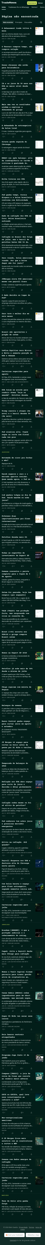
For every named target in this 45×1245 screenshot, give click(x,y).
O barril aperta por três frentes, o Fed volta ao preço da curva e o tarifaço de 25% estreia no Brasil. (16, 675)
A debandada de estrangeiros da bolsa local (16, 127)
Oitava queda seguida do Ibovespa (14, 143)
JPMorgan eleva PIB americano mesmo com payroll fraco (17, 280)
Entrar (40, 3)
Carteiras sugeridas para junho (15, 1179)
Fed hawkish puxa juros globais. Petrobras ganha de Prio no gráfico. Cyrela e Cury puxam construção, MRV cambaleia (16, 1062)
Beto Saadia (12, 134)
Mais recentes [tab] (8, 22)
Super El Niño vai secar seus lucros (17, 1017)
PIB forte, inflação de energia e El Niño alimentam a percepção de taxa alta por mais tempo (16, 1208)
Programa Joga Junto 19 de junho (15, 1056)
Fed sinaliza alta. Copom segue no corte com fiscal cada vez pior (15, 434)
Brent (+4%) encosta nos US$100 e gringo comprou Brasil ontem (14, 634)
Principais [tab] (18, 22)
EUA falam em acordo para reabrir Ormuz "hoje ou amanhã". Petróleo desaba (15, 392)
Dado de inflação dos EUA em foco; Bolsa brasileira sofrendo (16, 218)
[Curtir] (3, 41)
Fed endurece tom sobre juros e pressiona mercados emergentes (17, 824)
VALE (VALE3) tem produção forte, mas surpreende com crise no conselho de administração (15, 613)
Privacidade (23, 1227)
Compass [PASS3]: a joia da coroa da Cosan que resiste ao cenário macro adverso (16, 1076)
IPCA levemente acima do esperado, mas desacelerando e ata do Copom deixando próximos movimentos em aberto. (17, 246)
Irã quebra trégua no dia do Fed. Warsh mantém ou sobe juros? (16, 497)
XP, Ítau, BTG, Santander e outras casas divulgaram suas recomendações (16, 378)
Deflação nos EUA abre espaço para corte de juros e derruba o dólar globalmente (17, 784)
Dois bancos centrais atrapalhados (13, 1036)
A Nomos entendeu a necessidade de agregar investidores (15, 657)
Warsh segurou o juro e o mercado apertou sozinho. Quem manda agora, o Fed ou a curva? (17, 477)
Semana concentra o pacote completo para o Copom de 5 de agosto (16, 574)
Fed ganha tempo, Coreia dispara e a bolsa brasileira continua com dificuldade (17, 197)
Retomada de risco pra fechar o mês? (17, 459)
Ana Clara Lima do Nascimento (17, 382)
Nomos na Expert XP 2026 (14, 653)
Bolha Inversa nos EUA (13, 179)
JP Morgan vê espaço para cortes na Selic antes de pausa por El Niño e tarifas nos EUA (16, 745)
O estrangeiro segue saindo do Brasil (16, 147)
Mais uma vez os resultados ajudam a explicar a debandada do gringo (16, 107)
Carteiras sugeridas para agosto (15, 373)
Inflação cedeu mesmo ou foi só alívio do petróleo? (16, 804)
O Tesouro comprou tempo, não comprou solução (17, 48)
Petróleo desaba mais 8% (14, 537)
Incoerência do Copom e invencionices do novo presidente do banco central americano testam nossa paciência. (16, 1041)
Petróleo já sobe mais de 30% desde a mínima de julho (17, 670)
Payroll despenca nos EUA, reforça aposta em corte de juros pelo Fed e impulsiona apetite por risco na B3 (15, 870)
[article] (22, 35)
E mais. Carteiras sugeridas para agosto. (17, 131)
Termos (31, 1227)
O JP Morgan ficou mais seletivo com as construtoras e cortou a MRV (17, 1141)
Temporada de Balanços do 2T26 (15, 764)
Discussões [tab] (28, 22)
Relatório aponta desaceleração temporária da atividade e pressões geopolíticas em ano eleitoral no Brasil (16, 751)
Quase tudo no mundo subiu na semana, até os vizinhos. (17, 267)
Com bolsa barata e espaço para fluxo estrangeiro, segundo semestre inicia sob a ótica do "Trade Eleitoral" (17, 887)
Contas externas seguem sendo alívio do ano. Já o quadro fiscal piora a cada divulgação (17, 441)
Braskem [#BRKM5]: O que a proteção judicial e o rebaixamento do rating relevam (15, 933)
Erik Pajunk (11, 38)
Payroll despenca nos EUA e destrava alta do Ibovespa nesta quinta (16, 863)
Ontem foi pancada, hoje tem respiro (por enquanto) (16, 593)
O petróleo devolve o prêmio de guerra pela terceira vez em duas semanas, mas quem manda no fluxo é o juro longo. (17, 420)
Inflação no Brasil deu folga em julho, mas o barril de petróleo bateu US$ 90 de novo (17, 240)
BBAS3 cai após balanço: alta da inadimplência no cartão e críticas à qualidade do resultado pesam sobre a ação (17, 161)
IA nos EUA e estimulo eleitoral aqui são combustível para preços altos (17, 958)
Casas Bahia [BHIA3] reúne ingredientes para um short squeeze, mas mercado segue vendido (16, 996)
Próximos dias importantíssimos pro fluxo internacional (16, 518)
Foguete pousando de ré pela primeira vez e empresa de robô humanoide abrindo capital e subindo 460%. (16, 72)
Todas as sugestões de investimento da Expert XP (15, 554)
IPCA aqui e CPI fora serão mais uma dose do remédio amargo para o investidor (15, 1166)
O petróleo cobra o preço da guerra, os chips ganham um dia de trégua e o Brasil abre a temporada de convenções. (17, 709)
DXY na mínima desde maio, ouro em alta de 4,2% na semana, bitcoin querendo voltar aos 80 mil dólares (16, 35)
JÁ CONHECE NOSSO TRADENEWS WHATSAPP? (14, 730)
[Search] (41, 22)
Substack (13, 1240)
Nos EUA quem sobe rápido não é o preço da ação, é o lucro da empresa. (15, 183)
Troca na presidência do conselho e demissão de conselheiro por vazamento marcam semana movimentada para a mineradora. (17, 620)
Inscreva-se (32, 3)
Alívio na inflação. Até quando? (14, 843)
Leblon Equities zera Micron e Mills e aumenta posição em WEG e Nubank (17, 353)
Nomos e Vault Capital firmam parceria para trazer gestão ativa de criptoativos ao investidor (17, 975)
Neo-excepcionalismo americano (12, 1119)
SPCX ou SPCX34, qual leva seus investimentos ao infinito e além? (15, 1097)
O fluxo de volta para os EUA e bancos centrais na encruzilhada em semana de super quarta (16, 1124)
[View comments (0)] (12, 41)
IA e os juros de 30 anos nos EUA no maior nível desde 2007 (17, 86)
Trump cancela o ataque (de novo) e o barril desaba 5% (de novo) (16, 413)
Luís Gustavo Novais (13, 852)
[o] (39, 1058)
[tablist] (17, 22)
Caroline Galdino (14, 171)
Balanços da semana (11, 706)
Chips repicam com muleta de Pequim (16, 688)
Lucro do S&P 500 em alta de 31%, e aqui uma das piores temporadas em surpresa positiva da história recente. (17, 114)
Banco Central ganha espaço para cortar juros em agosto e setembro (16, 724)
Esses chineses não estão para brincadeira (15, 66)
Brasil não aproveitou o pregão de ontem (14, 333)
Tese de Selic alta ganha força (15, 1202)
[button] (3, 7)
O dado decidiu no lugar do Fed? (16, 296)
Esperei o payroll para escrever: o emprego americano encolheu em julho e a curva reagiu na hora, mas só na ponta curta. (17, 302)
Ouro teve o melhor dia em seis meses (15, 315)
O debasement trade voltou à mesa (16, 29)
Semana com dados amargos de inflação (16, 1160)
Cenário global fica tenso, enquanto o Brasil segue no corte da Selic (16, 580)
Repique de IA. (7, 463)
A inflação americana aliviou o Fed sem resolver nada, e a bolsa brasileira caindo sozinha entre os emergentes (17, 225)
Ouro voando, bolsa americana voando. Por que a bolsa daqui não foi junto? (17, 260)
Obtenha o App (33, 1235)
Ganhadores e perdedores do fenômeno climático (17, 1023)
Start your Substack (15, 1235)
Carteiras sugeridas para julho (15, 906)
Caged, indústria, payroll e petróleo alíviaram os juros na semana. (15, 849)
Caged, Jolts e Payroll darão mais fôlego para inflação (17, 952)
